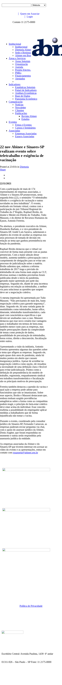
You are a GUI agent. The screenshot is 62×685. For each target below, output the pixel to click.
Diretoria (24, 166)
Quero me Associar (29, 13)
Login (29, 16)
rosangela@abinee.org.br (25, 452)
